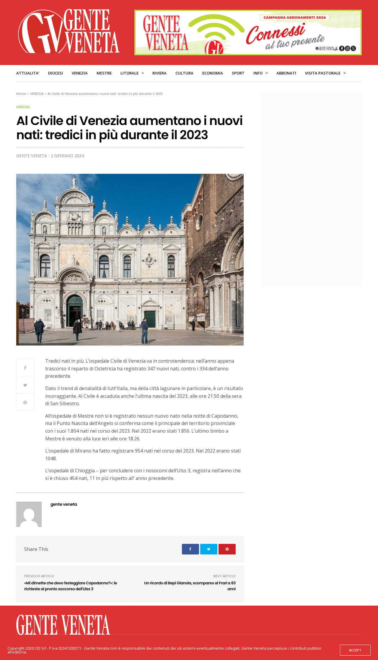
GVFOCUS (23, 107)
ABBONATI (286, 73)
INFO (258, 73)
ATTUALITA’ (27, 73)
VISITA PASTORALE (322, 73)
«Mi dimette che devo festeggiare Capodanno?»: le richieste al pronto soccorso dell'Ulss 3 (70, 586)
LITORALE (129, 73)
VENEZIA (80, 73)
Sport (238, 73)
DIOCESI (55, 73)
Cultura (184, 73)
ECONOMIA (212, 73)
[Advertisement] (314, 188)
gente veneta (31, 155)
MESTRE (104, 73)
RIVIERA (159, 73)
